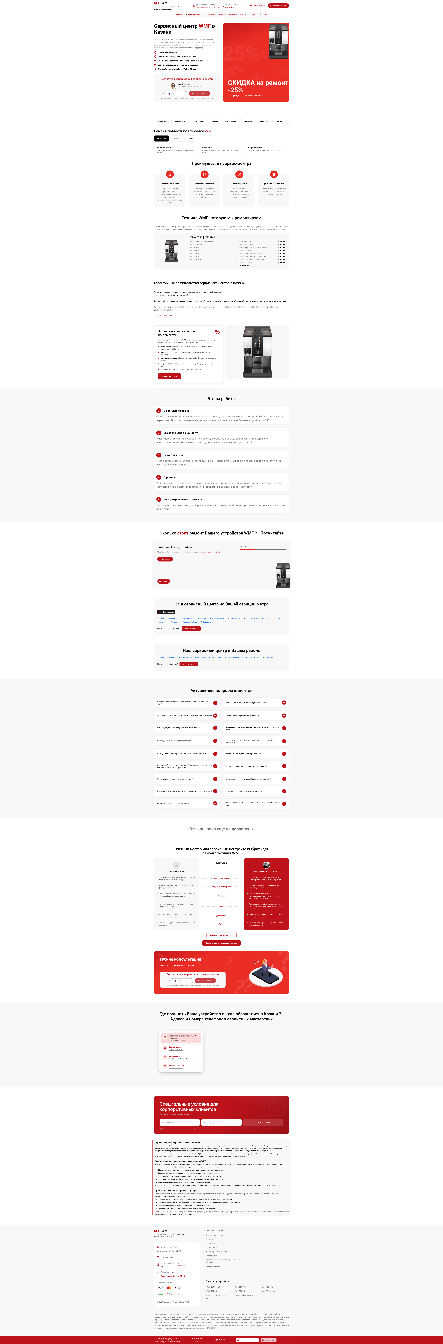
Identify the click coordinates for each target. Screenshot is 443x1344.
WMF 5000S (194, 247)
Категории (161, 138)
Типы (191, 138)
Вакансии (222, 15)
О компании (178, 15)
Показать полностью (163, 315)
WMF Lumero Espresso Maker (202, 241)
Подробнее (198, 48)
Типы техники (162, 121)
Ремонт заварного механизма (252, 256)
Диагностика (245, 241)
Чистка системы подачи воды (252, 253)
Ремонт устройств (195, 15)
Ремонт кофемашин (202, 237)
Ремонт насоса (245, 250)
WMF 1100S (194, 256)
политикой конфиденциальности (203, 98)
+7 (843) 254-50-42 (233, 4)
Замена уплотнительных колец (253, 247)
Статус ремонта (259, 6)
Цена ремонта (210, 15)
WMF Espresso (195, 244)
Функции (177, 138)
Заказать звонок (279, 6)
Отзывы (242, 15)
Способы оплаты (213, 1267)
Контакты (233, 15)
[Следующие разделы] (288, 121)
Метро (279, 121)
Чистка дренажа (246, 244)
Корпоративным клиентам (258, 15)
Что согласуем (230, 121)
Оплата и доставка (214, 1235)
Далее (164, 581)
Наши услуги (211, 1255)
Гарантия (214, 121)
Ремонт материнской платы (251, 259)
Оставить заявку (191, 629)
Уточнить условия (169, 376)
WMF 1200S (194, 253)
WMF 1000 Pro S (196, 259)
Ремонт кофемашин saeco (245, 1295)
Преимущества (180, 121)
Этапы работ (248, 121)
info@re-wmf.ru (167, 1257)
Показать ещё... (245, 266)
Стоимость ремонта (214, 1231)
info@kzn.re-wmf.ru (176, 1068)
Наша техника (198, 121)
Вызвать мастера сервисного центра (221, 943)
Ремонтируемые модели (216, 1251)
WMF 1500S (194, 250)
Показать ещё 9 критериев (221, 935)
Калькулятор (265, 121)
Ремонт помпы (245, 262)
